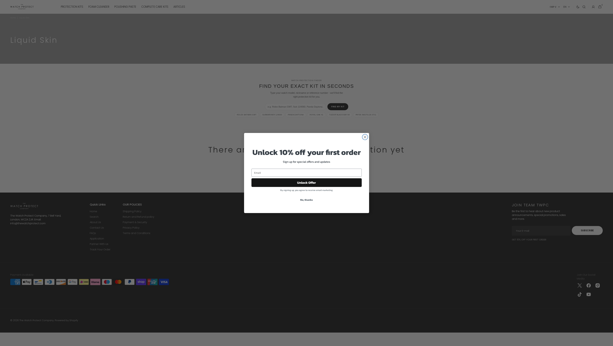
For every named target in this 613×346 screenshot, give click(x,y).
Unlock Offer (306, 182)
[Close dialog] (365, 137)
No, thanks (306, 200)
